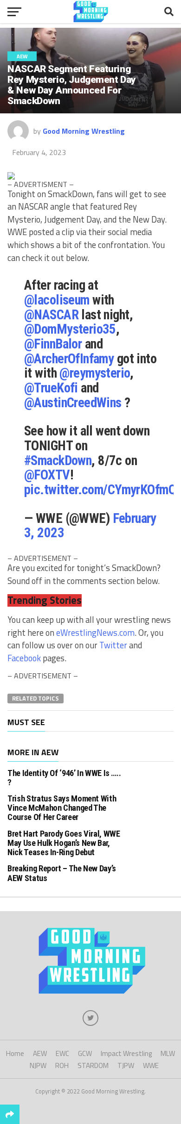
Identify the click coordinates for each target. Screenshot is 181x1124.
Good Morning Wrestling (84, 131)
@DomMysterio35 (70, 329)
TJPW (125, 1065)
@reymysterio (94, 373)
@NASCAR (51, 315)
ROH (62, 1065)
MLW (168, 1053)
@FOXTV (47, 475)
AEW (40, 1053)
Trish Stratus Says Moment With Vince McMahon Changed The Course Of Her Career (61, 808)
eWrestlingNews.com (95, 632)
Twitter (113, 645)
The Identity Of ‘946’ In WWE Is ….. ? (64, 777)
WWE (151, 1065)
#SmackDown (57, 460)
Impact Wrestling (126, 1053)
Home (15, 1053)
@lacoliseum (57, 300)
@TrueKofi (51, 388)
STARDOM (93, 1065)
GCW (85, 1053)
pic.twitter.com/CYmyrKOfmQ (100, 489)
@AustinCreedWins (73, 402)
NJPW (38, 1065)
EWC (62, 1053)
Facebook (24, 658)
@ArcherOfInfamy (69, 358)
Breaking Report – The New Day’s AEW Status (61, 872)
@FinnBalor (53, 344)
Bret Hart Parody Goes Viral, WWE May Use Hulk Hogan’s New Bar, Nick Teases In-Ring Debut (63, 843)
